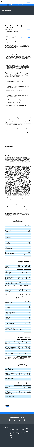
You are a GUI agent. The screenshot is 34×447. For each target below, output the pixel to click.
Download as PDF (29, 29)
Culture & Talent (23, 432)
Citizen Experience (11, 437)
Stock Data (25, 4)
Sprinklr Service (12, 428)
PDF (29, 37)
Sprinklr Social (12, 432)
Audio (29, 36)
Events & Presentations (12, 4)
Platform (11, 433)
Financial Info (21, 4)
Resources (27, 431)
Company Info (17, 4)
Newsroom (22, 429)
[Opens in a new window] (9, 420)
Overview (5, 4)
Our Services (17, 428)
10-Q (21, 37)
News (7, 4)
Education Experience (11, 435)
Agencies (17, 432)
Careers (22, 433)
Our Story (22, 428)
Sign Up (7, 21)
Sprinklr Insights (12, 429)
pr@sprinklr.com (7, 406)
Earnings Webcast (22, 36)
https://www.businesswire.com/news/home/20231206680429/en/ (13, 401)
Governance (28, 4)
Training (17, 429)
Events (27, 428)
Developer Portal (18, 433)
